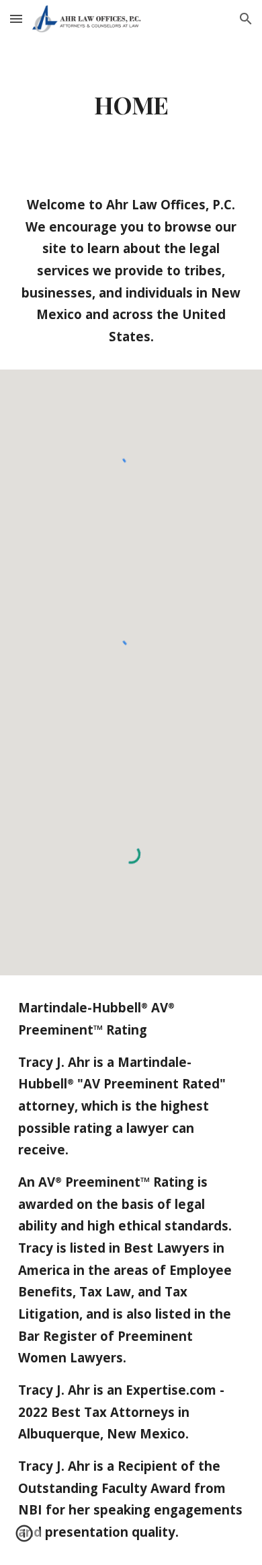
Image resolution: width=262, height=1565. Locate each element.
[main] (131, 105)
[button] (16, 18)
